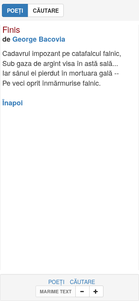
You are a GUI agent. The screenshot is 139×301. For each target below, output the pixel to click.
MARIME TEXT (55, 291)
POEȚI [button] (15, 10)
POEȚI (56, 282)
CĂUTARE (82, 282)
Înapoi (12, 103)
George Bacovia (38, 39)
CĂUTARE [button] (46, 10)
